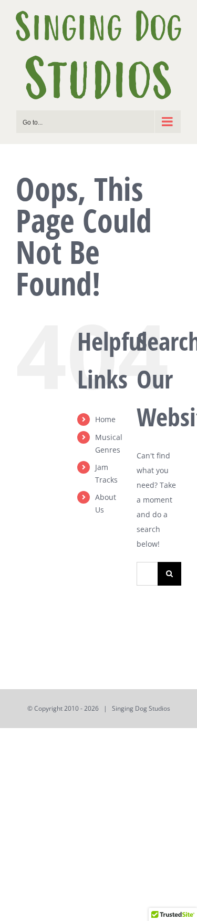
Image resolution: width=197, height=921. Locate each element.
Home (105, 419)
